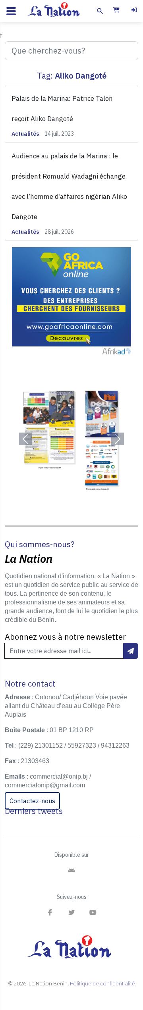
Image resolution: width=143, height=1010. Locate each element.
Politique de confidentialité (102, 983)
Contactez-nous (32, 801)
